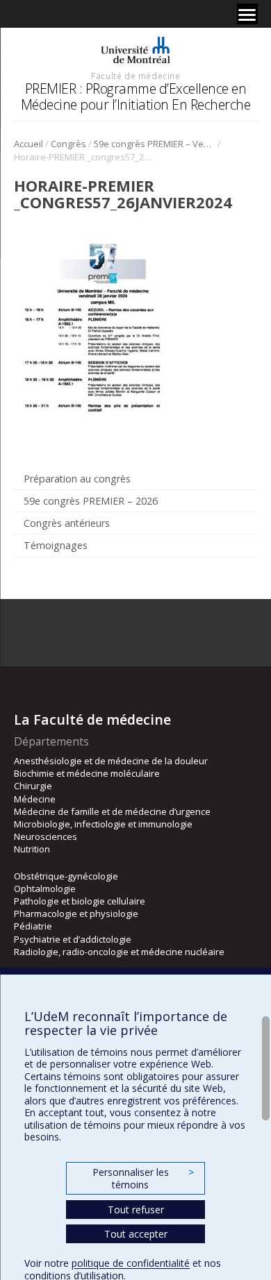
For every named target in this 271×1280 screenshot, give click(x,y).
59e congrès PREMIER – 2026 (91, 500)
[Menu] (247, 13)
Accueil (28, 143)
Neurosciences (45, 836)
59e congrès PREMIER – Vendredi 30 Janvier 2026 (154, 143)
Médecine (35, 799)
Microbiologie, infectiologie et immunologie (103, 824)
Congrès (68, 143)
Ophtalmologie (45, 888)
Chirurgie (33, 786)
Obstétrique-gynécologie (66, 876)
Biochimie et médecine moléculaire (87, 773)
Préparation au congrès (77, 478)
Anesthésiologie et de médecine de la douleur (111, 761)
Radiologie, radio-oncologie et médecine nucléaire (119, 951)
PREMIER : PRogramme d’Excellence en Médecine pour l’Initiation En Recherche (136, 96)
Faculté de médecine (135, 75)
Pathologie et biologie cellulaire (79, 901)
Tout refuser (136, 1209)
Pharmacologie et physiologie (76, 913)
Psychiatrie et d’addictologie (72, 939)
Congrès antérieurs (67, 523)
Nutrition (32, 849)
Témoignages (56, 545)
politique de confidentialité (131, 1263)
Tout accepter (135, 1233)
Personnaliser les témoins (143, 1178)
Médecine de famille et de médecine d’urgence (112, 811)
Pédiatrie (33, 926)
